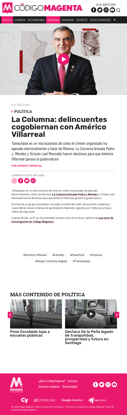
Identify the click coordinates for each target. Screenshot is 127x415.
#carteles (58, 255)
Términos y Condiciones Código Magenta (85, 406)
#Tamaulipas (81, 261)
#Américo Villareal (35, 255)
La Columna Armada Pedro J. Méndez (75, 194)
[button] (114, 19)
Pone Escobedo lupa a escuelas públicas (30, 333)
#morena (96, 255)
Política (73, 294)
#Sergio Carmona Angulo (51, 261)
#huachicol (77, 255)
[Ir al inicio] (42, 8)
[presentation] (10, 315)
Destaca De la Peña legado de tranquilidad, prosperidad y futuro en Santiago (89, 337)
